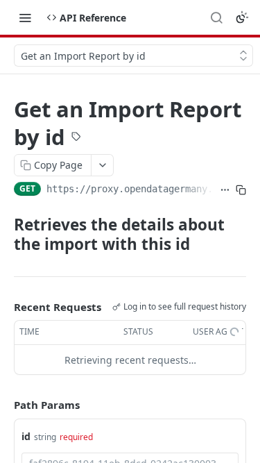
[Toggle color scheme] (242, 17)
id (26, 436)
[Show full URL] (225, 190)
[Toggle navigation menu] (25, 17)
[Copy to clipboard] (241, 190)
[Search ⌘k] (216, 17)
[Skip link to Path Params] (4, 405)
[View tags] (76, 138)
